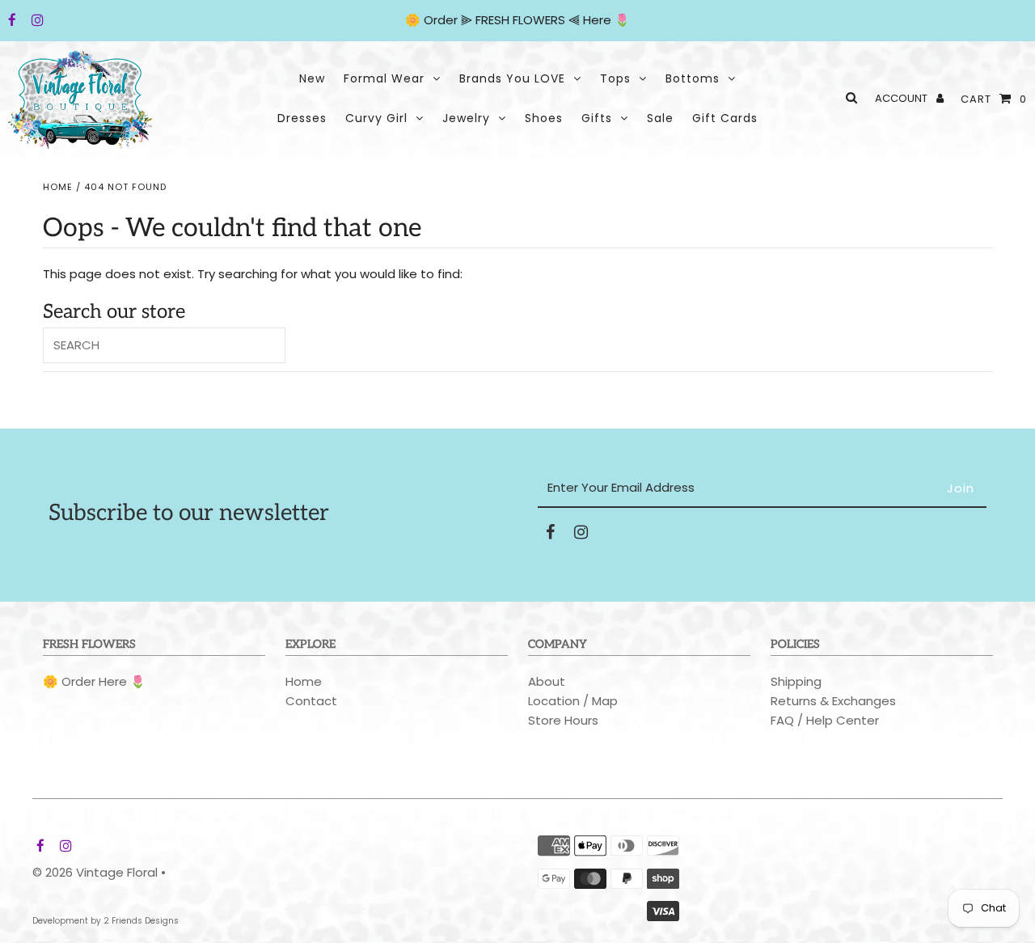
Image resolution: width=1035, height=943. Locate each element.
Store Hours (563, 720)
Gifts (596, 118)
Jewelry (466, 118)
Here (597, 19)
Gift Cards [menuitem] (725, 118)
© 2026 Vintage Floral (95, 872)
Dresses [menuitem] (302, 118)
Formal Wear (384, 78)
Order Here (94, 681)
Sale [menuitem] (660, 118)
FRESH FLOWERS (520, 19)
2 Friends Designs (141, 921)
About (546, 681)
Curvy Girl (376, 118)
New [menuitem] (312, 78)
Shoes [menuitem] (544, 118)
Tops (615, 78)
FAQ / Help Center (825, 720)
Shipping (796, 681)
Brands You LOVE (512, 78)
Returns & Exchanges (833, 700)
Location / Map (573, 700)
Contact (311, 700)
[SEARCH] (848, 97)
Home (58, 186)
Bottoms (692, 78)
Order (442, 19)
